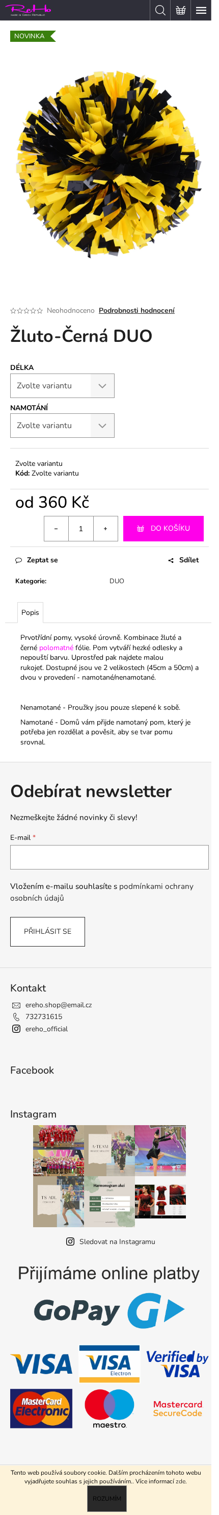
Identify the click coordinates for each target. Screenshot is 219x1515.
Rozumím (107, 1499)
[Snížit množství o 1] (56, 528)
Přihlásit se (47, 931)
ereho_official (46, 1029)
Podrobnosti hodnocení (137, 310)
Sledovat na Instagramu (117, 1242)
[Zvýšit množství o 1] (105, 528)
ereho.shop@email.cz (58, 1005)
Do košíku (170, 528)
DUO (117, 581)
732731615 (43, 1017)
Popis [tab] (30, 612)
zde (180, 1481)
